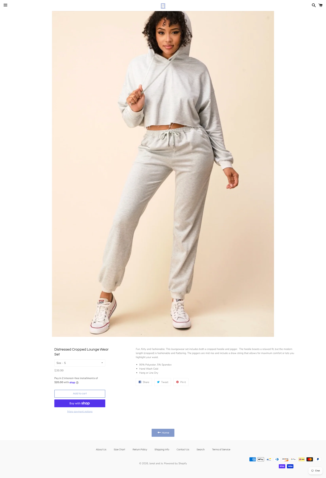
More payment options (80, 411)
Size (59, 363)
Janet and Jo (156, 463)
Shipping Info (162, 449)
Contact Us (183, 449)
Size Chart (119, 449)
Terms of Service (221, 449)
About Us (101, 449)
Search (201, 449)
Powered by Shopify (175, 463)
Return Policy (140, 449)
